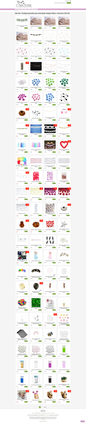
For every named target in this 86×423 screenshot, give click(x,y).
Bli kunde (20, 9)
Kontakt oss (35, 9)
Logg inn (31, 9)
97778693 (46, 415)
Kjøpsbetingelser (38, 413)
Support (27, 9)
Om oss (24, 9)
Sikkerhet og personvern (46, 413)
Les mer (47, 418)
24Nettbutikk (44, 421)
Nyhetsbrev (53, 413)
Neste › (45, 407)
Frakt (33, 413)
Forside (17, 9)
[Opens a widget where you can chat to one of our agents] (82, 421)
